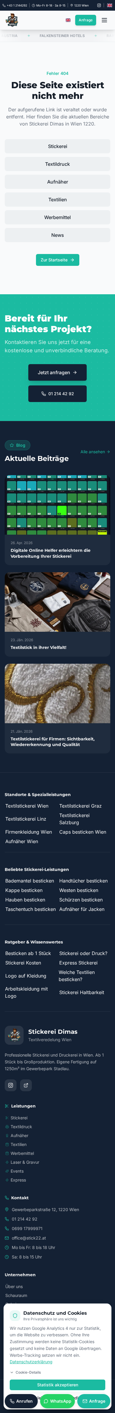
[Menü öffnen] (104, 20)
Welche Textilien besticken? (77, 975)
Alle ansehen (92, 451)
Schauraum (16, 1295)
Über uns (14, 1286)
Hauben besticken (25, 900)
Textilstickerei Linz (25, 819)
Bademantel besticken (29, 881)
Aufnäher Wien (21, 841)
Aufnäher (57, 182)
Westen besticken (78, 890)
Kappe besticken (23, 890)
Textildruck (57, 164)
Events (17, 1171)
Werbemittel (57, 217)
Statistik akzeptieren (57, 1384)
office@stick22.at (29, 1237)
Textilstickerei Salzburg (74, 818)
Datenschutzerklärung (31, 1361)
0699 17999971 (27, 1228)
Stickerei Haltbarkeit (81, 992)
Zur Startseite (54, 259)
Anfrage (86, 20)
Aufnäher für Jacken (81, 909)
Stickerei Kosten (23, 963)
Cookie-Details (28, 1372)
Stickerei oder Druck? (83, 953)
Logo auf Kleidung (25, 976)
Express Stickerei (78, 963)
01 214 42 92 (61, 393)
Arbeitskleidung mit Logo (26, 992)
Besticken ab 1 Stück (28, 953)
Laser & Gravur (25, 1162)
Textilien (57, 199)
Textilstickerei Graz (80, 806)
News (57, 235)
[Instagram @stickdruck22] (99, 5)
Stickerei (57, 146)
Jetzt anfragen (54, 372)
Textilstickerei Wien (26, 806)
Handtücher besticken (83, 881)
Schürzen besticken (81, 900)
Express (18, 1179)
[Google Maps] (26, 1085)
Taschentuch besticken (30, 909)
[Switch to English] (110, 5)
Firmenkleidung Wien (28, 832)
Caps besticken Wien (82, 832)
